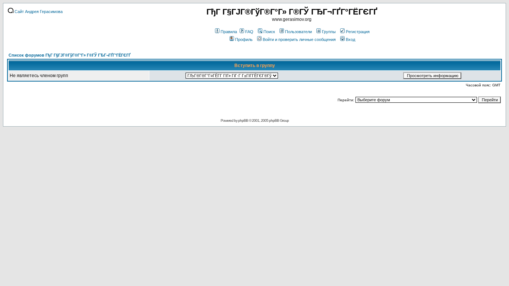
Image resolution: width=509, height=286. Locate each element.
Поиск (269, 31)
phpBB (243, 120)
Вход (350, 39)
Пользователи (298, 31)
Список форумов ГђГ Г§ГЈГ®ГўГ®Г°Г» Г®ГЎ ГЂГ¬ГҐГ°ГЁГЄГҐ (69, 55)
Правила (229, 31)
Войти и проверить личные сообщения (299, 39)
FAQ (249, 31)
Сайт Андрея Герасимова (38, 11)
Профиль (244, 39)
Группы (329, 31)
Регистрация (358, 31)
